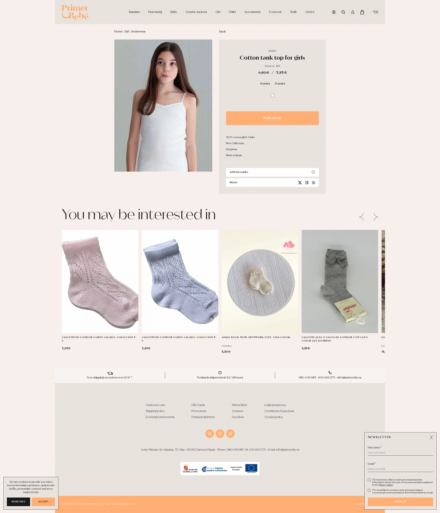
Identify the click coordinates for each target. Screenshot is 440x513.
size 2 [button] (105, 323)
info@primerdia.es (287, 449)
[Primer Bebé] (75, 12)
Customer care (155, 405)
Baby (173, 12)
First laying (155, 12)
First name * (375, 448)
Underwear (138, 31)
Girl (218, 12)
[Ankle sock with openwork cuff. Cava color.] (260, 281)
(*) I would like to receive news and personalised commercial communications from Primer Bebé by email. (402, 491)
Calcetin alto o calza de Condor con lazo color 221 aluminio (335, 339)
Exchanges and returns (160, 417)
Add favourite (238, 172)
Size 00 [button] (273, 323)
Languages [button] (334, 12)
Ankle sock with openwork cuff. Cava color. (256, 337)
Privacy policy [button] (386, 485)
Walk (293, 12)
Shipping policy (155, 411)
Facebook (307, 182)
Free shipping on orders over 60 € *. (110, 377)
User (353, 12)
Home (118, 31)
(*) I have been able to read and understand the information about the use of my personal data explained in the (402, 482)
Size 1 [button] (93, 323)
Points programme (203, 417)
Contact (237, 411)
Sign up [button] (400, 502)
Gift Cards (198, 405)
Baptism (134, 12)
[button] (272, 95)
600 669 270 (257, 449)
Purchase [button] (272, 118)
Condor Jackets (196, 12)
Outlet (310, 12)
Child (232, 12)
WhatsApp (209, 433)
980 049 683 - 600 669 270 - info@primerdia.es (330, 377)
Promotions (198, 411)
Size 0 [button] (245, 323)
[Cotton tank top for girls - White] (163, 106)
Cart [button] (362, 12)
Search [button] (343, 12)
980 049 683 (235, 449)
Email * (372, 464)
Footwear (275, 12)
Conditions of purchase (279, 411)
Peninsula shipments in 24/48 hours (220, 377)
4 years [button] (265, 83)
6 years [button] (280, 83)
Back (222, 31)
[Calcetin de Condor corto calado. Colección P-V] (100, 281)
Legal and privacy (275, 405)
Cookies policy (274, 417)
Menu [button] (375, 12)
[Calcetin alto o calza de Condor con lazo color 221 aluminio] (340, 281)
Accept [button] (43, 502)
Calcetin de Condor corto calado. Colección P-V (99, 339)
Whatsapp (313, 182)
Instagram (220, 433)
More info (18, 502)
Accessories (252, 12)
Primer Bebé (239, 405)
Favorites (238, 417)
